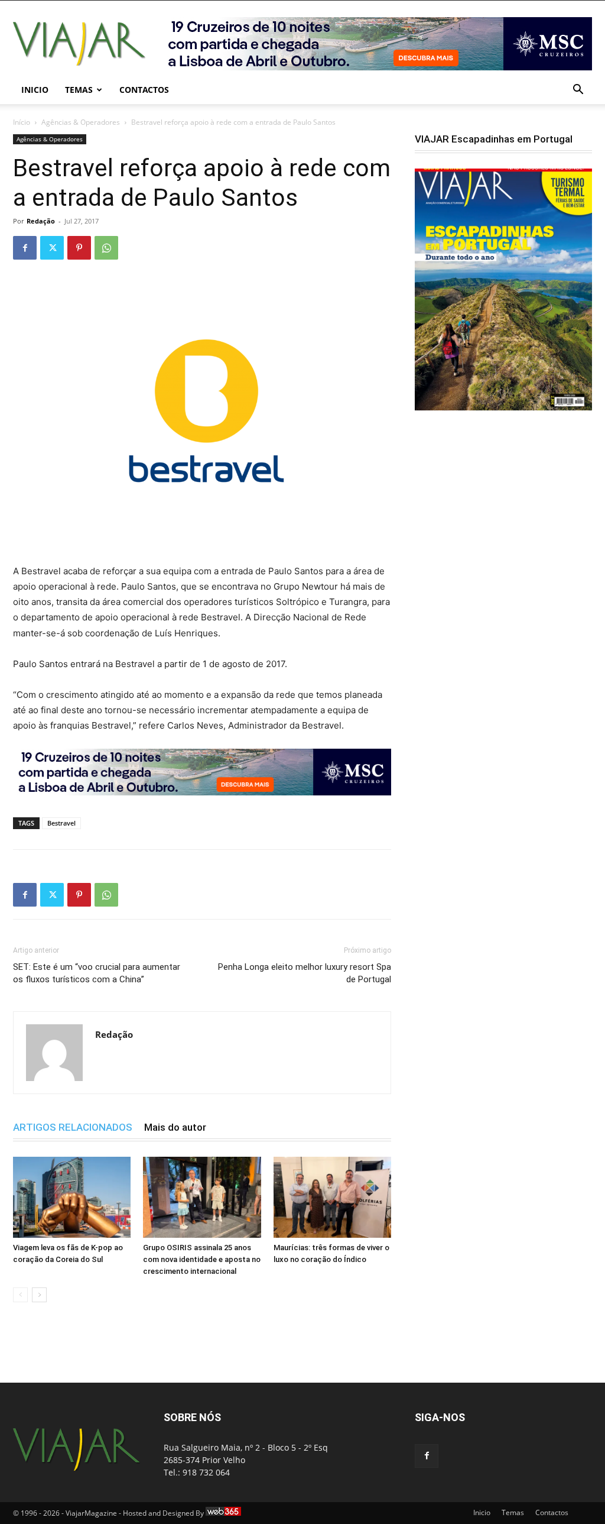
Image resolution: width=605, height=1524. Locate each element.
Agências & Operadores (80, 122)
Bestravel (61, 822)
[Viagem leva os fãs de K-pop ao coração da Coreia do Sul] (72, 1197)
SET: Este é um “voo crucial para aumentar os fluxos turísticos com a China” (96, 973)
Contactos (144, 89)
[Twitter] (52, 248)
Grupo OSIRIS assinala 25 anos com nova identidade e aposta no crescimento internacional (202, 1259)
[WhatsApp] (106, 248)
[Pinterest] (79, 248)
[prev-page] (20, 1294)
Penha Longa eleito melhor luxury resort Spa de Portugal (304, 973)
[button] (578, 90)
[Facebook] (25, 248)
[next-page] (39, 1294)
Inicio (34, 89)
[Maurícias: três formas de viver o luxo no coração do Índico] (332, 1197)
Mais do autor (175, 1127)
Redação (41, 220)
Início (21, 122)
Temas (79, 89)
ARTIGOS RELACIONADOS (72, 1127)
